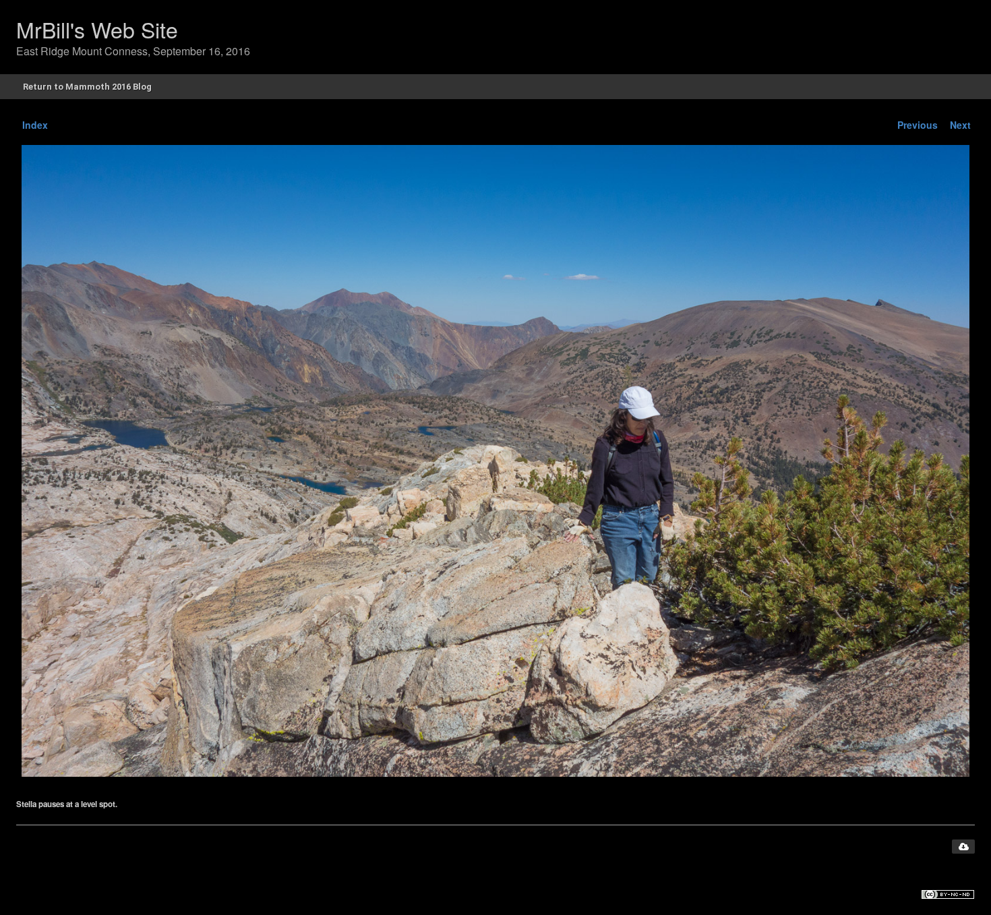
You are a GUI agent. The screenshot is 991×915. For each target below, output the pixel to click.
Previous (917, 124)
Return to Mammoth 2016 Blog (87, 87)
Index (35, 124)
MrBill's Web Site (97, 29)
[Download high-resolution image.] (963, 846)
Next (960, 124)
